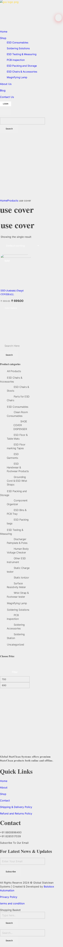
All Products (14, 371)
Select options (11, 308)
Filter (15, 672)
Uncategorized (15, 644)
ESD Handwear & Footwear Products (18, 467)
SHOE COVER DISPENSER (20, 425)
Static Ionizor (21, 577)
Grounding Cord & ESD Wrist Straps (17, 480)
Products (12, 200)
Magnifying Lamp (17, 603)
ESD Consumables (17, 406)
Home (3, 200)
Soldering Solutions (18, 609)
